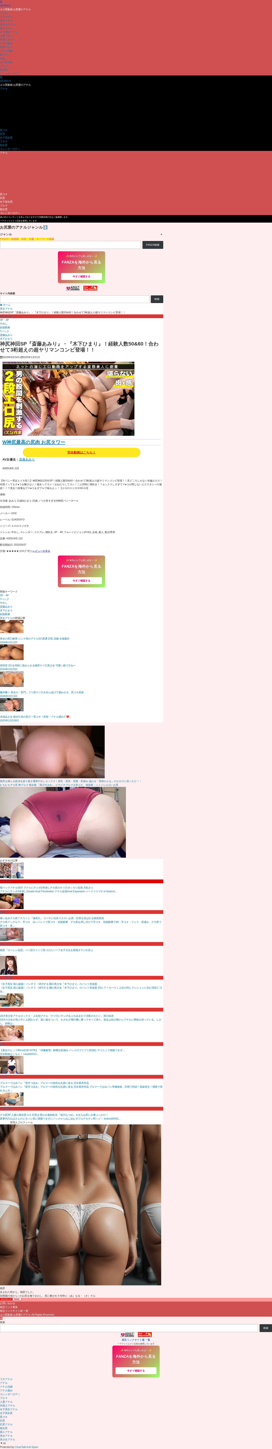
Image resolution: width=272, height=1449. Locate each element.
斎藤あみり (6, 335)
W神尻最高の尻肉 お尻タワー (33, 442)
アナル (4, 13)
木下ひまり (6, 338)
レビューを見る (41, 551)
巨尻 (2, 58)
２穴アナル (6, 17)
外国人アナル (7, 39)
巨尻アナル (6, 47)
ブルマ (4, 66)
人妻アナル (6, 35)
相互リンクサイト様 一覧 (14, 1311)
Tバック (4, 331)
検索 (156, 299)
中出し (4, 323)
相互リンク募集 (9, 1307)
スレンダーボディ (10, 73)
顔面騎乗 (5, 327)
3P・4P (4, 320)
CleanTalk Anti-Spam (26, 1447)
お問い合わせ (7, 1303)
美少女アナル (7, 24)
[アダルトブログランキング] (73, 289)
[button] (136, 1443)
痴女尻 (4, 69)
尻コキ (4, 54)
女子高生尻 (6, 62)
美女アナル (6, 20)
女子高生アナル (9, 32)
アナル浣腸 (6, 51)
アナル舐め (6, 43)
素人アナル (6, 28)
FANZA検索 (152, 244)
